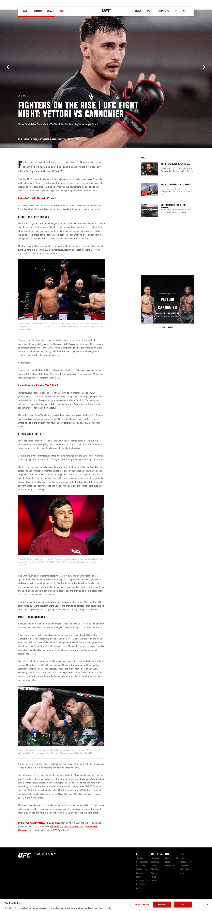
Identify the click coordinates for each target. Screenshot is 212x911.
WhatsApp (155, 869)
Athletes (51, 11)
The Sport (140, 858)
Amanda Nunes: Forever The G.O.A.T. (38, 385)
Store (138, 877)
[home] (106, 11)
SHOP (177, 11)
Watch (150, 11)
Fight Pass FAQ (171, 858)
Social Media (156, 854)
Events (26, 11)
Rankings (38, 11)
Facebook (155, 858)
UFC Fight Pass (60, 830)
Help (167, 854)
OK (182, 904)
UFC (137, 854)
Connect (138, 11)
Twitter (154, 881)
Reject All (162, 904)
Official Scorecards (73, 827)
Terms (182, 858)
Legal (182, 854)
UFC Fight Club (142, 881)
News (62, 11)
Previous (9, 67)
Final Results (56, 827)
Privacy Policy (186, 862)
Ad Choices (184, 865)
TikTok (153, 877)
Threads (154, 865)
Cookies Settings (142, 904)
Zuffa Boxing (164, 11)
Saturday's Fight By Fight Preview (37, 198)
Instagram (155, 862)
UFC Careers (141, 865)
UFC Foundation (142, 862)
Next (203, 67)
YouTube (154, 873)
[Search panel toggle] (184, 10)
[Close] (207, 904)
